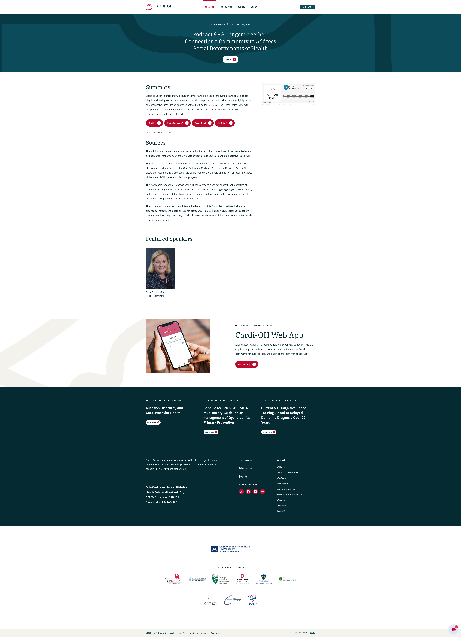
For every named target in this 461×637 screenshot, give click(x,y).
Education (227, 7)
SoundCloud (200, 123)
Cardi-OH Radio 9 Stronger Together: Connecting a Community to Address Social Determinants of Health (298, 104)
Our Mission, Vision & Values (289, 472)
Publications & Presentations (289, 494)
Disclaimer (194, 633)
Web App (281, 500)
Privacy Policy (182, 633)
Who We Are (282, 477)
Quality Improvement (286, 488)
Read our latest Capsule (223, 400)
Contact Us (282, 511)
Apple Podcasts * (175, 123)
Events (242, 7)
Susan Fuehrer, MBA (155, 292)
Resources (209, 7)
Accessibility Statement (210, 633)
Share (228, 59)
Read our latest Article (166, 400)
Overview (281, 466)
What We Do (282, 483)
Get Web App (244, 364)
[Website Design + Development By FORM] (301, 632)
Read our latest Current (281, 400)
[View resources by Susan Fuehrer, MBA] (160, 288)
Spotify (152, 123)
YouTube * (222, 123)
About (254, 7)
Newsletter (282, 505)
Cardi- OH (265, 104)
